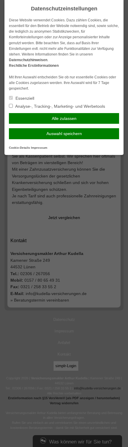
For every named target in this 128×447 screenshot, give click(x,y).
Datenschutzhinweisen (28, 60)
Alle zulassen (64, 118)
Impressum (39, 147)
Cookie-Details (19, 147)
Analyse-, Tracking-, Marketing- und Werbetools (59, 106)
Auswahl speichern (64, 133)
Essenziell (24, 98)
